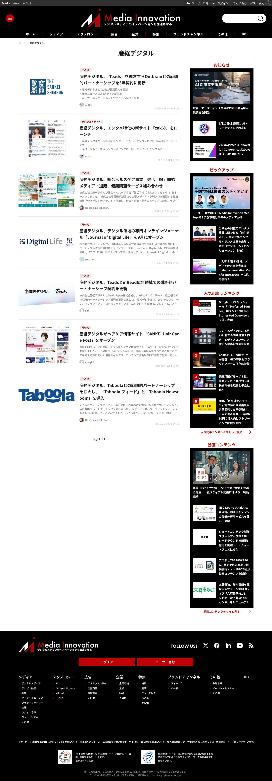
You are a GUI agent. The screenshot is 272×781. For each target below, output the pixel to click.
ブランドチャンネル (188, 34)
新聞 (24, 693)
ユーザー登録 (165, 661)
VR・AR (60, 693)
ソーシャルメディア (32, 697)
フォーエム (177, 683)
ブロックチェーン (65, 688)
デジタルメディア (31, 683)
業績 (121, 688)
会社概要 (220, 741)
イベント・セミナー (223, 688)
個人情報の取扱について (153, 741)
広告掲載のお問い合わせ (115, 741)
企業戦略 (124, 683)
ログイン (106, 661)
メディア (56, 34)
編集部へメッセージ (90, 741)
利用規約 (133, 741)
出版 (24, 707)
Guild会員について (68, 741)
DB (244, 34)
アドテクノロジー (97, 683)
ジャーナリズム (30, 717)
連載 (144, 688)
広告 (114, 34)
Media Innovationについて (43, 741)
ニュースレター (150, 693)
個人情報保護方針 (176, 741)
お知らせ (217, 683)
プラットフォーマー (32, 702)
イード (174, 688)
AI (57, 683)
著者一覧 (22, 741)
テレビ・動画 (29, 688)
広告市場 (92, 693)
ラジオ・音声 (29, 712)
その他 (223, 34)
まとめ (145, 697)
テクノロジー (87, 34)
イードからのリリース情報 (241, 741)
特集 (156, 34)
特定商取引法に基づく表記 (200, 741)
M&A (121, 693)
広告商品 (92, 688)
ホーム (31, 34)
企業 (135, 34)
